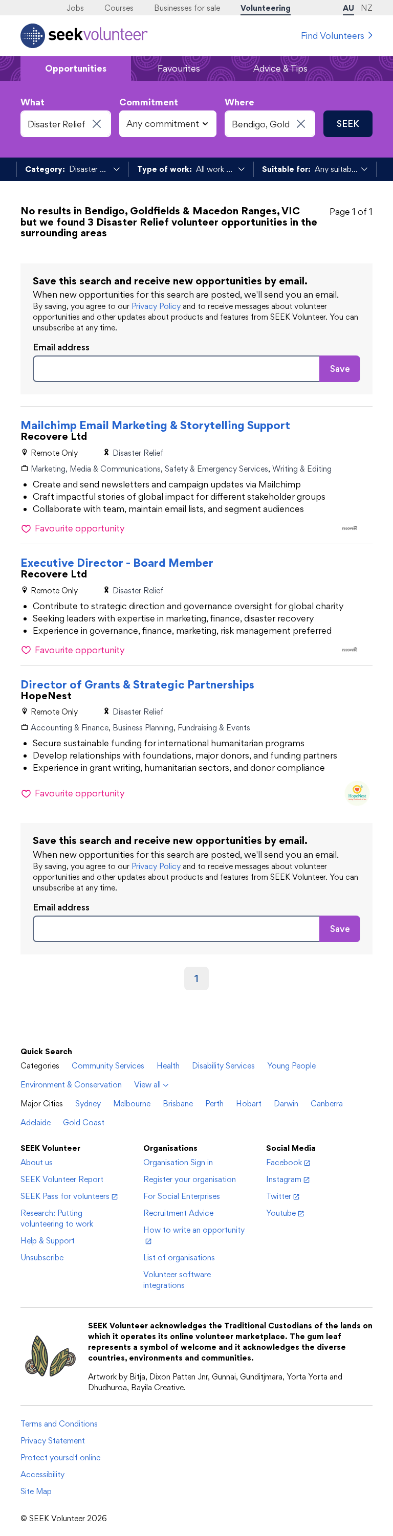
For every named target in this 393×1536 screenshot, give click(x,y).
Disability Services (223, 1066)
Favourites (179, 68)
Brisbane (178, 1103)
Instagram (283, 1179)
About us (36, 1162)
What (32, 102)
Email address (61, 347)
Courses (119, 8)
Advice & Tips (280, 68)
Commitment (148, 102)
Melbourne (131, 1103)
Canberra (327, 1103)
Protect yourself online (60, 1457)
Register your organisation (189, 1179)
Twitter (278, 1196)
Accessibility (42, 1474)
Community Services (108, 1066)
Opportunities (75, 68)
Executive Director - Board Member (116, 562)
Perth (214, 1103)
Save (340, 368)
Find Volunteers (332, 35)
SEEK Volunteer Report (61, 1179)
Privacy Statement (52, 1440)
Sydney (88, 1103)
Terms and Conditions (59, 1424)
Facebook (284, 1162)
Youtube (281, 1213)
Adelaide (35, 1122)
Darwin (286, 1103)
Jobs (75, 8)
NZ (367, 8)
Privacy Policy (156, 306)
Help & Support (47, 1240)
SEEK (348, 123)
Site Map (36, 1491)
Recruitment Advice (178, 1213)
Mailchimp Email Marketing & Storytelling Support (155, 425)
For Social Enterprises (181, 1196)
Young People (291, 1066)
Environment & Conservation (71, 1084)
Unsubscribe (41, 1257)
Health (168, 1066)
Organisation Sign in (178, 1162)
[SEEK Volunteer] (84, 36)
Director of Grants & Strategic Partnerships (137, 684)
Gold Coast (83, 1122)
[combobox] (65, 123)
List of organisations (179, 1257)
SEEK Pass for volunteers (65, 1196)
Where (239, 102)
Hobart (248, 1103)
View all (147, 1084)
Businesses (187, 8)
